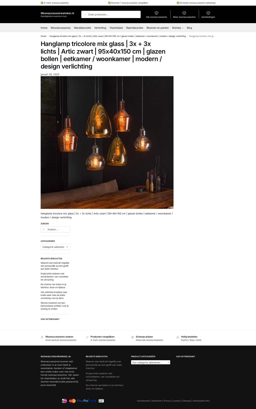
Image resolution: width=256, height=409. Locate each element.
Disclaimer (157, 400)
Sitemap (187, 400)
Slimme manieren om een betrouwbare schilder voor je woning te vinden (55, 306)
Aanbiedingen (208, 17)
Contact (177, 400)
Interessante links (201, 400)
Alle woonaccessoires (156, 17)
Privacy (167, 400)
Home (43, 36)
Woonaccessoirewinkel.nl (57, 13)
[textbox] (150, 362)
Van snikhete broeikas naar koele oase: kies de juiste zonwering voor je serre (54, 295)
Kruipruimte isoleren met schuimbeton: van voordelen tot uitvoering (54, 276)
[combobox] (150, 362)
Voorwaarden (143, 400)
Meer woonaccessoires (184, 17)
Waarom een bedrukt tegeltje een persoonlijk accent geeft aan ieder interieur (55, 266)
